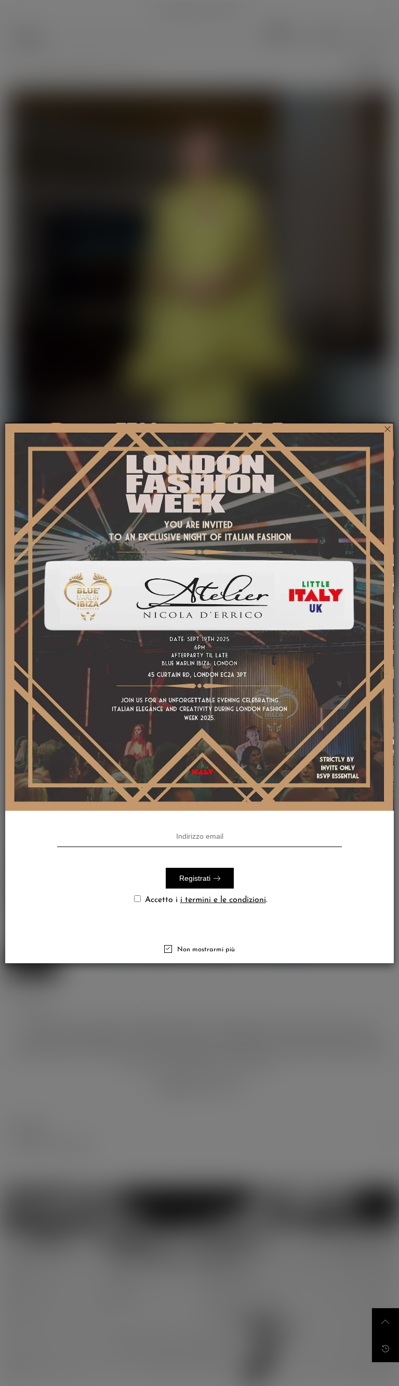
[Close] (387, 429)
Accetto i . (206, 900)
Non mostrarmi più (206, 949)
